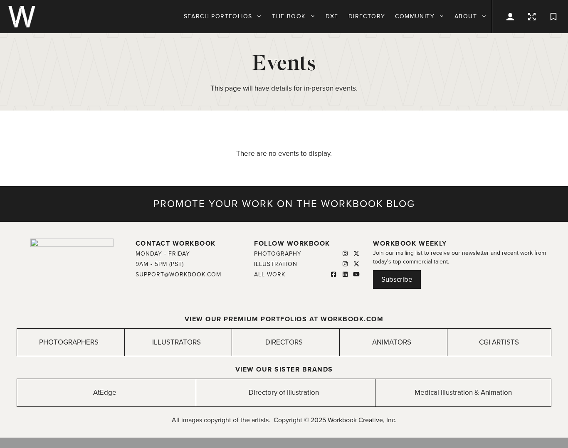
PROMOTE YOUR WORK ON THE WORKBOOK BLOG (284, 204)
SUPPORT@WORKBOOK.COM (178, 274)
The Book (288, 16)
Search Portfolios (218, 16)
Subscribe (396, 279)
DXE (332, 16)
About (465, 16)
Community (415, 16)
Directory (366, 16)
